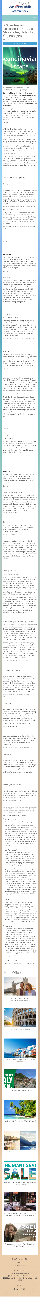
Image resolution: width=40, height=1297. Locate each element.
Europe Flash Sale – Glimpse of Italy (20, 1090)
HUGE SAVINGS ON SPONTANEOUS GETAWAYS (20, 1121)
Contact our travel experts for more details (20, 963)
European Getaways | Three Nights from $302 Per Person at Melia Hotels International (20, 1214)
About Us (20, 1262)
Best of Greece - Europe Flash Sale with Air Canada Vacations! (20, 1061)
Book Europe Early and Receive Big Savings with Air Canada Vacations (20, 1184)
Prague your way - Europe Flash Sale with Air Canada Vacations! (20, 1245)
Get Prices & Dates (20, 43)
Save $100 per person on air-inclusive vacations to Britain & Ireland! (20, 999)
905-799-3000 (20, 11)
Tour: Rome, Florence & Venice (20, 1029)
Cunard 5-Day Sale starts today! (20, 1152)
